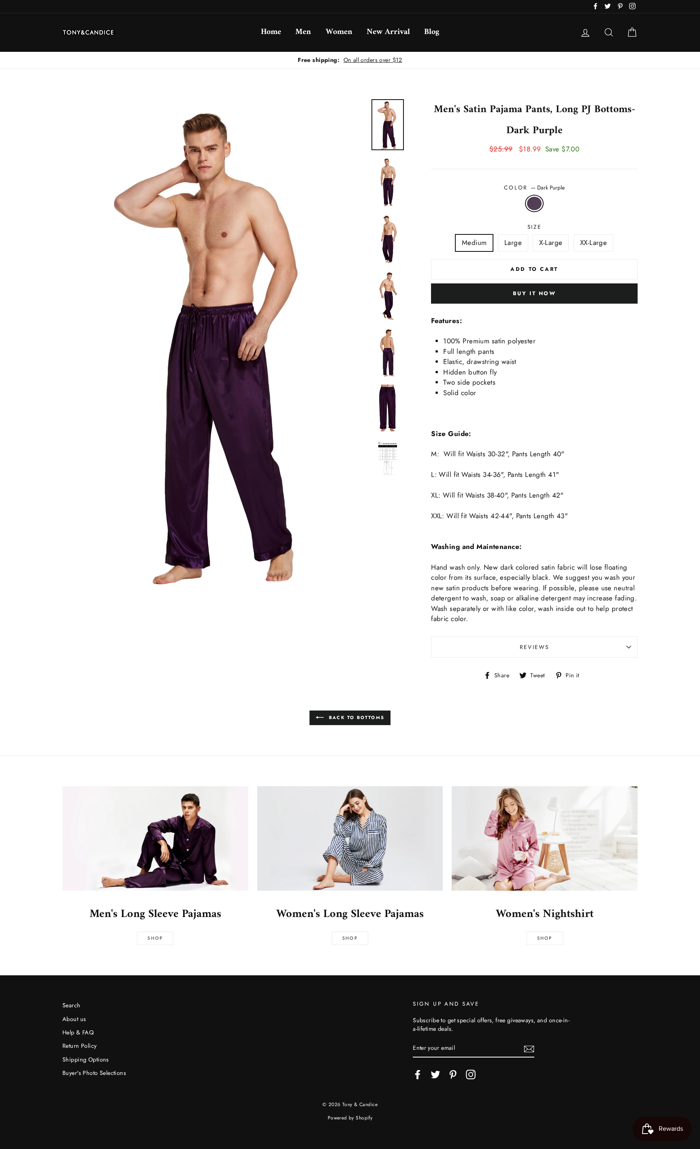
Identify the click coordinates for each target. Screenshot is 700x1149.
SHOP (350, 938)
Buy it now (534, 293)
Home (271, 32)
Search (71, 1005)
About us (74, 1019)
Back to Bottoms (355, 717)
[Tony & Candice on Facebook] (418, 1074)
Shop (155, 938)
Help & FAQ (78, 1032)
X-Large (550, 242)
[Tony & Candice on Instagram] (471, 1074)
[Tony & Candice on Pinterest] (453, 1074)
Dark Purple (534, 204)
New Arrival (388, 32)
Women (339, 32)
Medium (474, 242)
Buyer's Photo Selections (94, 1073)
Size (534, 227)
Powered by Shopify (350, 1117)
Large (513, 242)
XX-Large (593, 242)
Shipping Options (85, 1059)
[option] (350, 60)
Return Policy (79, 1046)
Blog (431, 32)
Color (534, 187)
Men (303, 32)
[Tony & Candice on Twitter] (435, 1074)
